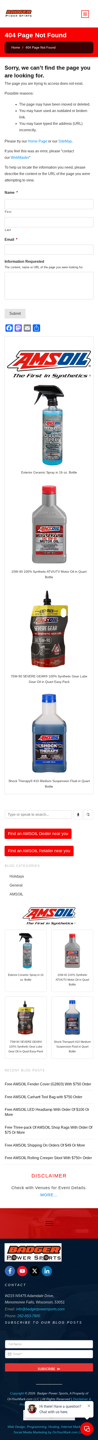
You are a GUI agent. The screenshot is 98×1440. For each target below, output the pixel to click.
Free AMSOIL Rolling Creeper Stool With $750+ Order (48, 1158)
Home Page (37, 141)
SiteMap (65, 141)
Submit (15, 313)
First (8, 212)
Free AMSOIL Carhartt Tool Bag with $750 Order (43, 1097)
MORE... (49, 1195)
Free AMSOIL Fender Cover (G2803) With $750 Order (48, 1084)
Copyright (17, 1393)
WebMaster (20, 157)
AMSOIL (16, 894)
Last (8, 230)
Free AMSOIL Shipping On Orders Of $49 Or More (45, 1145)
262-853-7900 (28, 1316)
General (16, 885)
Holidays (17, 876)
